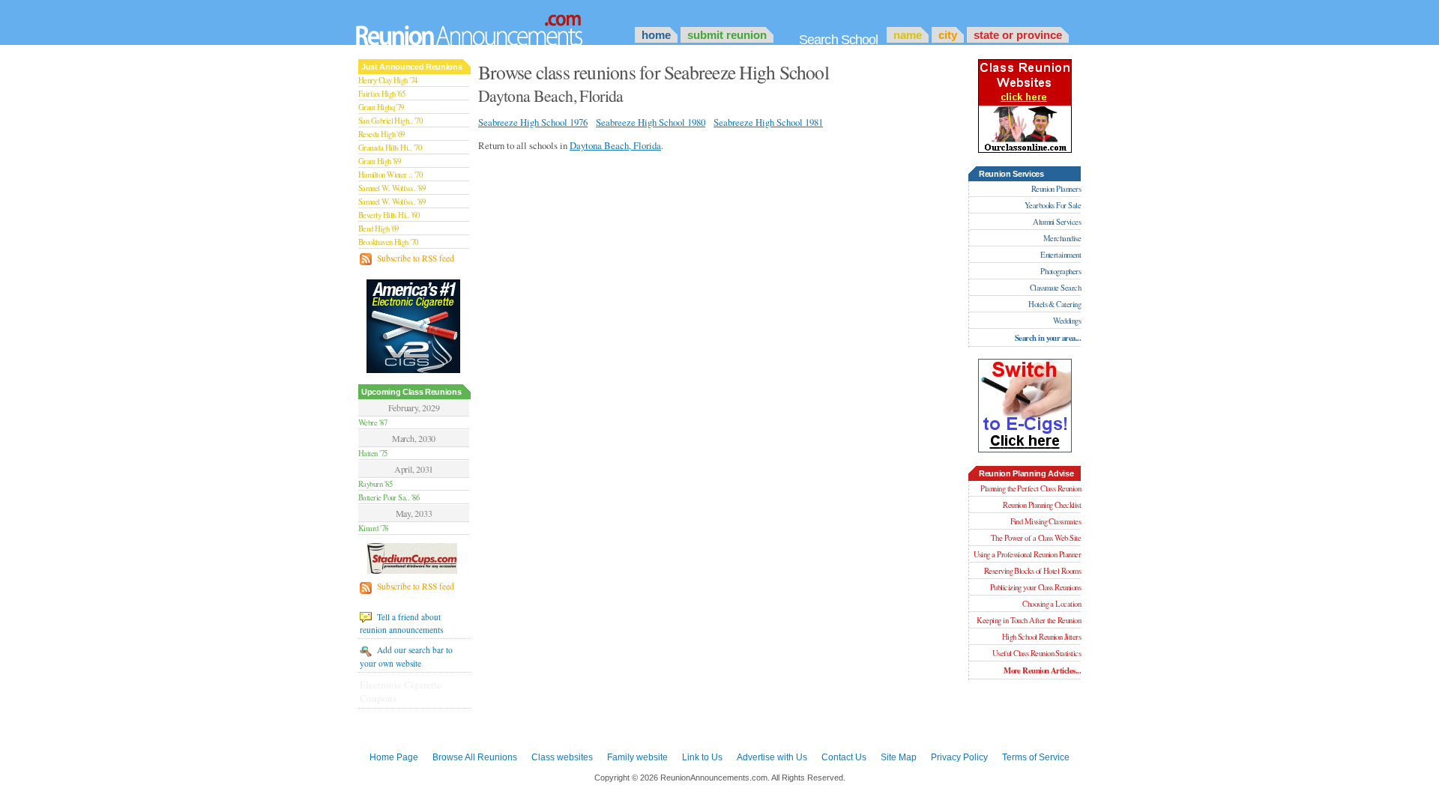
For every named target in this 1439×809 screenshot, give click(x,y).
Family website (637, 757)
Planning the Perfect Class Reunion (1030, 488)
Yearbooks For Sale (1053, 205)
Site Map (899, 757)
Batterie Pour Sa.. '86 (388, 497)
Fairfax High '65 (381, 93)
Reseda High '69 (381, 134)
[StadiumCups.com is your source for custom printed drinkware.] (413, 557)
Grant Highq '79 (381, 107)
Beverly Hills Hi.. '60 (388, 215)
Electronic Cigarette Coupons (400, 691)
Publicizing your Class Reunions (1035, 587)
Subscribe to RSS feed (414, 258)
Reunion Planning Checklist (1042, 505)
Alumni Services (1057, 221)
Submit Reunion (727, 34)
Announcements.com (489, 26)
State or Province (1018, 34)
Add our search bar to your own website (406, 656)
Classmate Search (1055, 287)
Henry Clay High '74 (387, 80)
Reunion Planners (1056, 189)
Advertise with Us (772, 757)
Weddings (1067, 320)
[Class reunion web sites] (1025, 149)
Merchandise (1062, 238)
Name (907, 34)
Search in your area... (1048, 338)
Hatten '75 (372, 453)
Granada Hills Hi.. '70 (389, 147)
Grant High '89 (379, 161)
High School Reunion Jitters (1041, 636)
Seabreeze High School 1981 (768, 122)
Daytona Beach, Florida (615, 145)
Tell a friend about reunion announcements (401, 623)
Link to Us (702, 757)
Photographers (1060, 271)
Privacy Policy (959, 757)
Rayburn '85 (375, 484)
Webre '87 (372, 422)
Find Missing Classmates (1045, 521)
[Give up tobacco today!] (414, 325)
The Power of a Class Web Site (1036, 538)
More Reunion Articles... (1042, 670)
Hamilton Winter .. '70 (390, 174)
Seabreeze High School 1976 (533, 122)
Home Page (393, 757)
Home (656, 34)
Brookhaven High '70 (388, 242)
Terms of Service (1036, 757)
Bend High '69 (378, 228)
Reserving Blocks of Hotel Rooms (1032, 571)
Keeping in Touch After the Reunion (1029, 620)
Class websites (562, 757)
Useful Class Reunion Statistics (1036, 653)
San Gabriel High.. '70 (390, 120)
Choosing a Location (1051, 604)
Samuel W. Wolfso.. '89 (391, 188)
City (947, 34)
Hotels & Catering (1054, 304)
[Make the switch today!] (1025, 449)
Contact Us (843, 757)
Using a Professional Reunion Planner (1027, 554)
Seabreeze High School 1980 (650, 122)
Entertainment (1060, 254)
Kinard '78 (373, 528)
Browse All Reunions (474, 757)
